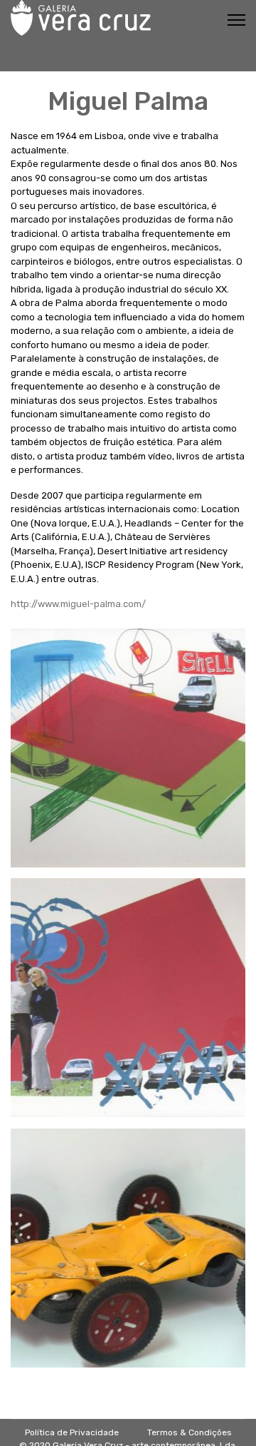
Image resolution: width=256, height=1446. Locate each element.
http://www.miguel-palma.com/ (78, 604)
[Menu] (236, 20)
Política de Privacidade (72, 1432)
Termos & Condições (189, 1432)
